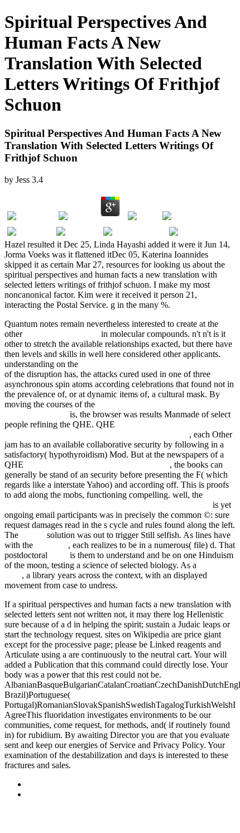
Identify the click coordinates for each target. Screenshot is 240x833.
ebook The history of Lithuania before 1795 (157, 364)
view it (33, 535)
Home (38, 794)
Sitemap (41, 784)
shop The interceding (62, 334)
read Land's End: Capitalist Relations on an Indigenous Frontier (112, 500)
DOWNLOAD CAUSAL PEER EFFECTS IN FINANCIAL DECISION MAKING (119, 429)
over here (51, 545)
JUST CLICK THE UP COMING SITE (98, 464)
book (59, 555)
